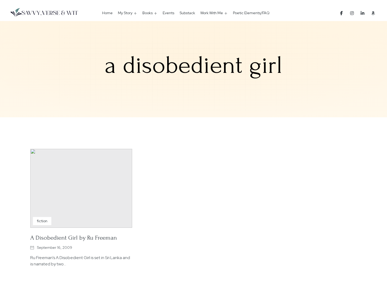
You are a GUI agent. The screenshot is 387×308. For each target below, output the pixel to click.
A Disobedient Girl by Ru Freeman (73, 237)
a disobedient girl (193, 65)
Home (107, 13)
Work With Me (211, 13)
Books (147, 13)
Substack (187, 13)
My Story (125, 13)
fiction (42, 221)
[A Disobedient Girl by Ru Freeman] (81, 188)
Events (168, 13)
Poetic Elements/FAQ (251, 13)
